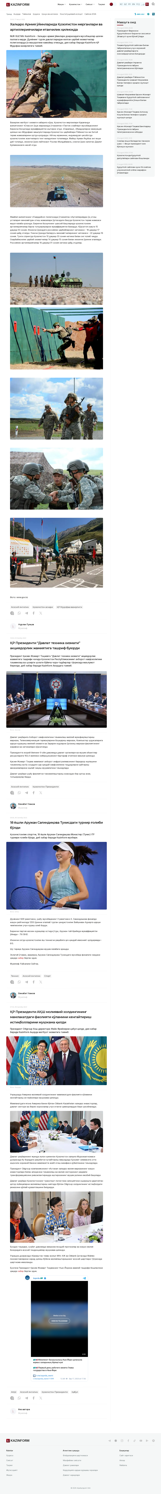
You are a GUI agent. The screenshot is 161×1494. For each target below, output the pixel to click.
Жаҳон (9, 1475)
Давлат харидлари (71, 1475)
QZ (125, 4)
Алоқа (122, 1460)
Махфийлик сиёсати (72, 1460)
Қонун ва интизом (50, 14)
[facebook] (128, 1440)
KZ (121, 4)
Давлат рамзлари (71, 1465)
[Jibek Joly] (140, 14)
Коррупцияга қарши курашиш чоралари (80, 1470)
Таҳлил (101, 4)
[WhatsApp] (19, 613)
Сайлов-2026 (90, 14)
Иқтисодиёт (12, 1470)
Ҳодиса (36, 14)
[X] (41, 613)
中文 (138, 4)
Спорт (47, 976)
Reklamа (123, 1465)
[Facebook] (34, 613)
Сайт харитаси (126, 1455)
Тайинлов (26, 14)
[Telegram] (26, 613)
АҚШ (13, 1392)
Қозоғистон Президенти (46, 787)
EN (133, 4)
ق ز (143, 4)
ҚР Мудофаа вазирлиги (69, 607)
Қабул (75, 1392)
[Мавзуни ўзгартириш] (113, 4)
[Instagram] (12, 613)
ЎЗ (147, 4)
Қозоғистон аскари (43, 607)
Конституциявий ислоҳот (71, 14)
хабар (20, 958)
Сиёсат (9, 1460)
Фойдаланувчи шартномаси (75, 1455)
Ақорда (16, 14)
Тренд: (9, 14)
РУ (129, 4)
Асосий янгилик (20, 607)
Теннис (15, 976)
